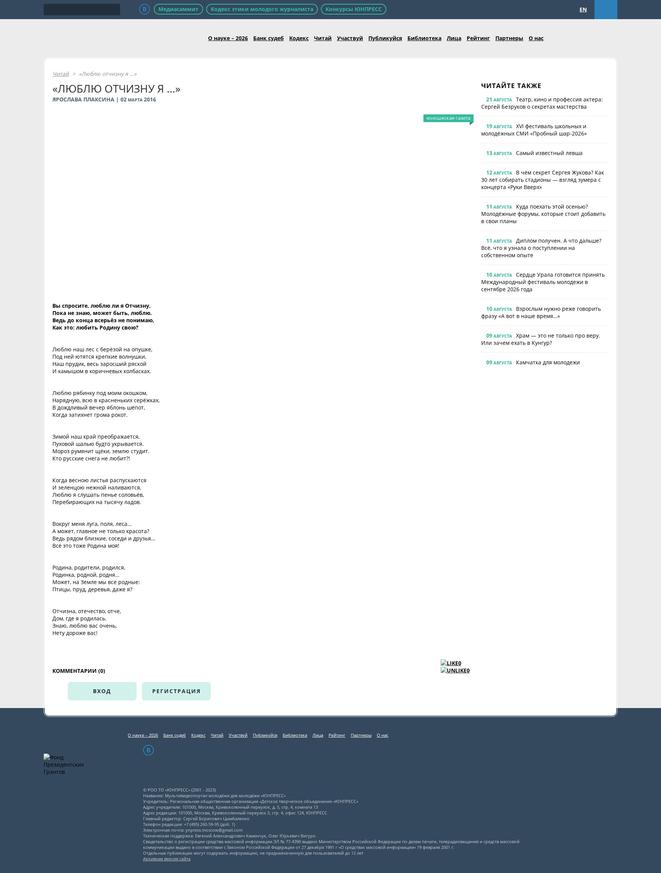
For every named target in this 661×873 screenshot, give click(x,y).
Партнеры (509, 38)
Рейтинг (478, 38)
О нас (536, 38)
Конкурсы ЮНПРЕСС (354, 9)
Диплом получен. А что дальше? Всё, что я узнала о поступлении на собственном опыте (541, 248)
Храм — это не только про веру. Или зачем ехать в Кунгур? (540, 339)
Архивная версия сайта (166, 859)
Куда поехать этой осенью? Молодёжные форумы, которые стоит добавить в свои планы (543, 214)
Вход (102, 691)
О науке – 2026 (228, 38)
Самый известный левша (549, 153)
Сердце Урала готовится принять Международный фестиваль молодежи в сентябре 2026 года (543, 282)
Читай (323, 38)
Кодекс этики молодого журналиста (262, 9)
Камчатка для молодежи (548, 362)
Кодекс (299, 38)
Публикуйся (385, 38)
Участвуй (350, 38)
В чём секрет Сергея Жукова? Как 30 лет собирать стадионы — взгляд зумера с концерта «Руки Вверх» (542, 180)
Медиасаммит (178, 9)
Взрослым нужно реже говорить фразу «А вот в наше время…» (541, 312)
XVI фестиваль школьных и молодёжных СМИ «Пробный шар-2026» (534, 129)
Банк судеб (268, 38)
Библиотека (424, 38)
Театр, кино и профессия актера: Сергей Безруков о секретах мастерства (542, 103)
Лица (454, 38)
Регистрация (176, 691)
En (583, 9)
